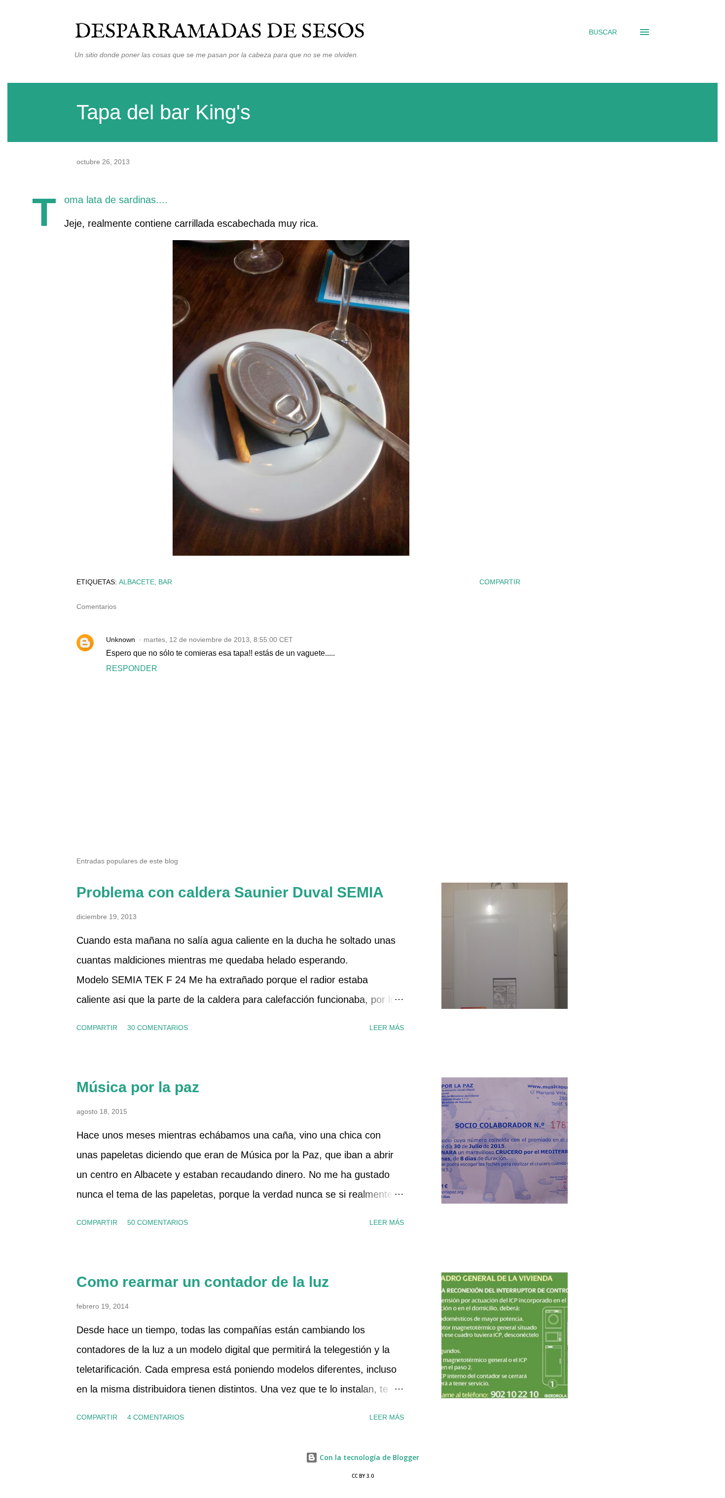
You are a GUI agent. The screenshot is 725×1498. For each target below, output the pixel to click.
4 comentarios (155, 1417)
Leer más (386, 1028)
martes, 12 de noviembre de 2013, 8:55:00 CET (218, 639)
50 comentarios (157, 1222)
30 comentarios (157, 1028)
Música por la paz (137, 1087)
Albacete (136, 582)
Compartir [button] (499, 582)
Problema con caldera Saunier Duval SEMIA (230, 892)
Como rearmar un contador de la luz (202, 1282)
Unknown (120, 639)
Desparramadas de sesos (219, 32)
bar (165, 582)
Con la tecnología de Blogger (368, 1457)
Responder (131, 668)
